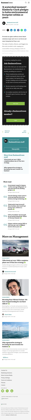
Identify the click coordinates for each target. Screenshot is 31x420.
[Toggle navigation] (28, 2)
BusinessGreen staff (12, 22)
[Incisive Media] (3, 403)
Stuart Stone (8, 314)
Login (15, 120)
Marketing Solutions (6, 373)
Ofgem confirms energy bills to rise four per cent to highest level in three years (17, 225)
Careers (3, 385)
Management (6, 258)
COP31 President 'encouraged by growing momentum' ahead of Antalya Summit (17, 216)
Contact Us (4, 370)
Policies (3, 382)
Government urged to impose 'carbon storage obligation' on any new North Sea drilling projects (17, 187)
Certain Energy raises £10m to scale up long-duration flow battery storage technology (17, 197)
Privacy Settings (5, 378)
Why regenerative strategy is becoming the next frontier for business (13, 169)
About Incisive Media (6, 375)
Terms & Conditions (6, 380)
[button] (26, 2)
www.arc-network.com (11, 415)
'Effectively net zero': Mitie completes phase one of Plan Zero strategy (14, 161)
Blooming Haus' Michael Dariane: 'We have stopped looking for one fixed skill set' (14, 302)
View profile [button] (15, 149)
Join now (15, 103)
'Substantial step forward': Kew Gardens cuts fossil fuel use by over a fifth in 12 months (17, 207)
